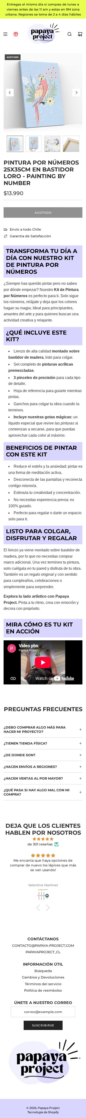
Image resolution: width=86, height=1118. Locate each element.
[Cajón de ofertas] (16, 34)
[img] (43, 839)
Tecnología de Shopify (43, 1112)
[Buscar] (69, 34)
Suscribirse (43, 1025)
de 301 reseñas (40, 844)
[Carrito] (80, 34)
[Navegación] (5, 34)
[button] (10, 92)
